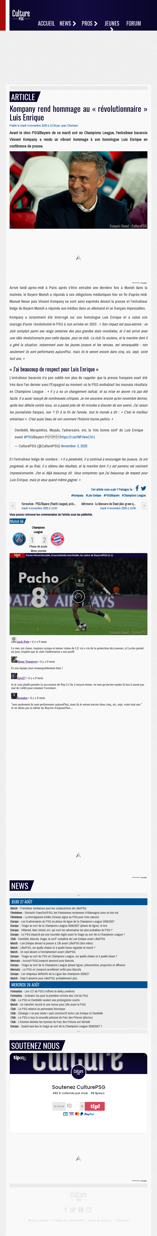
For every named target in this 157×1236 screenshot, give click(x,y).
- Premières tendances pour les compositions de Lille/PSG (48, 908)
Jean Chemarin (69, 125)
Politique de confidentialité (68, 1220)
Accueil (46, 23)
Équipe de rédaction (99, 1220)
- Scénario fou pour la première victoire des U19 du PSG (49, 996)
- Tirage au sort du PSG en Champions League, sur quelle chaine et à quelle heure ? (64, 956)
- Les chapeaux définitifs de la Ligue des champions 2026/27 (50, 974)
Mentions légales (38, 1220)
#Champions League (134, 495)
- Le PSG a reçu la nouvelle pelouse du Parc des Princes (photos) (52, 1017)
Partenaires (122, 1220)
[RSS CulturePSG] (89, 1209)
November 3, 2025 (74, 445)
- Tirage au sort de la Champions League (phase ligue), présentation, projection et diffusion (68, 965)
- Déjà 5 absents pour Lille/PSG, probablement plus (44, 978)
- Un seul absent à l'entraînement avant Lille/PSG (43, 952)
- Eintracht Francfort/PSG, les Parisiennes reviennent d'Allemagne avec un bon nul (64, 913)
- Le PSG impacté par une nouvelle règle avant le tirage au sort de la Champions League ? (68, 934)
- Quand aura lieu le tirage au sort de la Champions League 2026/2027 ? (56, 1026)
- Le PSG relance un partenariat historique (38, 1009)
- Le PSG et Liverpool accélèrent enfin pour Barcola (46, 969)
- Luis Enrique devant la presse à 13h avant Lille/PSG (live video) (52, 943)
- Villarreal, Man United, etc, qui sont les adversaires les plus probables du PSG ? (61, 930)
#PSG (28, 436)
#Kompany (77, 495)
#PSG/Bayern (111, 495)
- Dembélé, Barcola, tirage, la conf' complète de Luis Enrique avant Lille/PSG (58, 939)
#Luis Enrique (93, 495)
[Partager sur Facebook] (137, 489)
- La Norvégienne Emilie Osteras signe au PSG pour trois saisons (55, 917)
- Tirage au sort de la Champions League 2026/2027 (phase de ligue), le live (59, 926)
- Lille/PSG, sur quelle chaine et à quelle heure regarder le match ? (53, 948)
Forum (133, 23)
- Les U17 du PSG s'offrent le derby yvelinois (43, 991)
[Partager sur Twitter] (143, 489)
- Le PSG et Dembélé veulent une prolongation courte (45, 1000)
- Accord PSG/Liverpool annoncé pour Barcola (42, 961)
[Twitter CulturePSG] (72, 1209)
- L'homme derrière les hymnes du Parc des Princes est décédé (50, 1022)
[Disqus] (78, 683)
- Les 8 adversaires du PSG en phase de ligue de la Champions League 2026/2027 (62, 921)
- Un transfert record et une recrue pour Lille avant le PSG (48, 1004)
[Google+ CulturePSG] (80, 1209)
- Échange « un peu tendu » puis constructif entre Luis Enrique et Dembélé (57, 1013)
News (66, 23)
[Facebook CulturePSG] (65, 1209)
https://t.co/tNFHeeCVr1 (77, 436)
